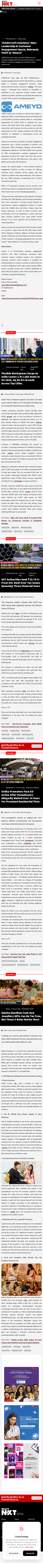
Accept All (30, 1553)
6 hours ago (15, 1009)
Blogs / (8, 1009)
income (5, 1148)
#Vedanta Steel (14, 731)
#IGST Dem (30, 738)
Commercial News (9, 394)
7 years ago (21, 39)
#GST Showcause (27, 734)
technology (18, 481)
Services (32, 643)
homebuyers (29, 840)
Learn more (29, 1547)
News (17, 1519)
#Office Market (28, 531)
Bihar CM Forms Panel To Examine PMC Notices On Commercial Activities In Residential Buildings (21, 520)
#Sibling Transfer (17, 1350)
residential (28, 843)
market (11, 453)
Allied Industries (9, 597)
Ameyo (30, 87)
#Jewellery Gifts (6, 1346)
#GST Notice (6, 734)
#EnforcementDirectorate (10, 961)
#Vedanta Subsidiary (8, 738)
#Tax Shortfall (16, 734)
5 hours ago (23, 368)
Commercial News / (12, 368)
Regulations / (11, 788)
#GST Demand (25, 731)
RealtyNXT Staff (34, 368)
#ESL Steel (5, 731)
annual (28, 492)
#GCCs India (18, 531)
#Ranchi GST (20, 738)
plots (4, 900)
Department (25, 651)
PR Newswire (8, 73)
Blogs (5, 1030)
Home (3, 1519)
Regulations (7, 812)
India (24, 691)
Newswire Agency (32, 788)
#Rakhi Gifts (26, 1346)
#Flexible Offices (7, 531)
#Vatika (22, 961)
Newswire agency (32, 574)
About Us (31, 1519)
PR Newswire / (11, 39)
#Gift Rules (17, 1346)
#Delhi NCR (15, 527)
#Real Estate (5, 527)
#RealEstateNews (23, 965)
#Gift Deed (27, 1350)
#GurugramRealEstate (8, 965)
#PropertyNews (35, 965)
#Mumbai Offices (26, 527)
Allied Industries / (12, 574)
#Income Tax (6, 1350)
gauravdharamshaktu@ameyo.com (14, 285)
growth (10, 416)
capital (13, 1212)
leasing (38, 422)
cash (25, 1300)
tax (16, 1083)
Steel (17, 613)
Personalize (13, 1553)
